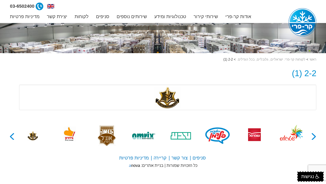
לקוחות (82, 16)
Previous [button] (314, 136)
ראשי (312, 59)
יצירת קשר (57, 16)
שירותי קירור (206, 16)
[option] (291, 135)
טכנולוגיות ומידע (170, 16)
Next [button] (12, 136)
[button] (50, 6)
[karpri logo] (302, 22)
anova (134, 165)
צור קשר (179, 157)
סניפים (102, 16)
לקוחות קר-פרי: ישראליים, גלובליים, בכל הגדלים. (271, 59)
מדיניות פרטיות (24, 16)
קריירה (160, 157)
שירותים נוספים (132, 16)
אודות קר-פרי (238, 16)
